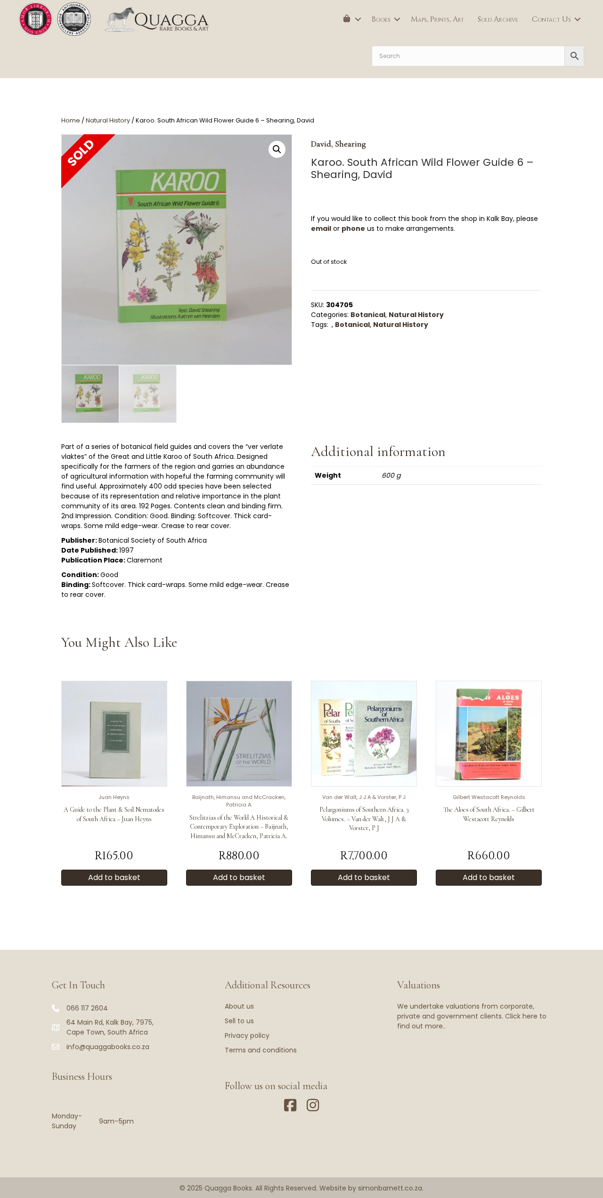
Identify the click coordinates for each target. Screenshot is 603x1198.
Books (381, 19)
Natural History (108, 120)
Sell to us (239, 1021)
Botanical (367, 314)
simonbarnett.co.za (390, 1188)
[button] (358, 19)
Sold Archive (498, 19)
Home (70, 120)
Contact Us (551, 19)
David (321, 144)
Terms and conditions (261, 1050)
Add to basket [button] (114, 877)
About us (239, 1006)
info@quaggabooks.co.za (107, 1046)
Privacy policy (247, 1035)
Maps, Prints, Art (437, 19)
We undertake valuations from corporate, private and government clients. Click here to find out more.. (471, 1016)
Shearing (350, 144)
